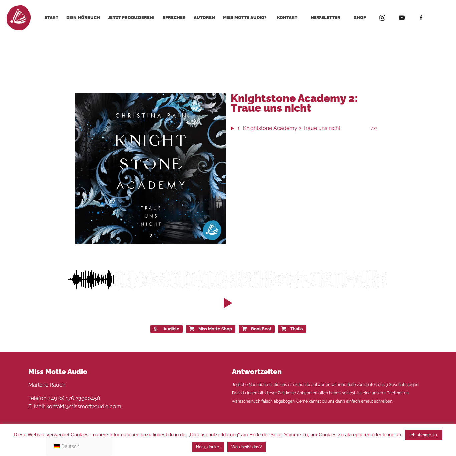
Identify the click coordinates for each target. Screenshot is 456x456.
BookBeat (261, 328)
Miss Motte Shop (215, 328)
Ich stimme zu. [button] (423, 434)
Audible (171, 328)
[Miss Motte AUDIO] (19, 17)
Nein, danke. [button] (208, 446)
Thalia (296, 328)
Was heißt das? (246, 446)
